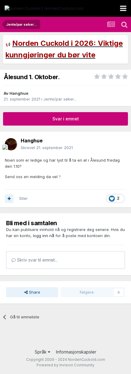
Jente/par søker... (60, 99)
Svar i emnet (65, 118)
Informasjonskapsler (76, 351)
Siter (23, 198)
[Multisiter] (9, 198)
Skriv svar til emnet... (37, 259)
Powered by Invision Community (65, 365)
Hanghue (18, 93)
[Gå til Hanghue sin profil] (11, 144)
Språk (41, 351)
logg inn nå (43, 235)
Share (34, 292)
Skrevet (47, 147)
